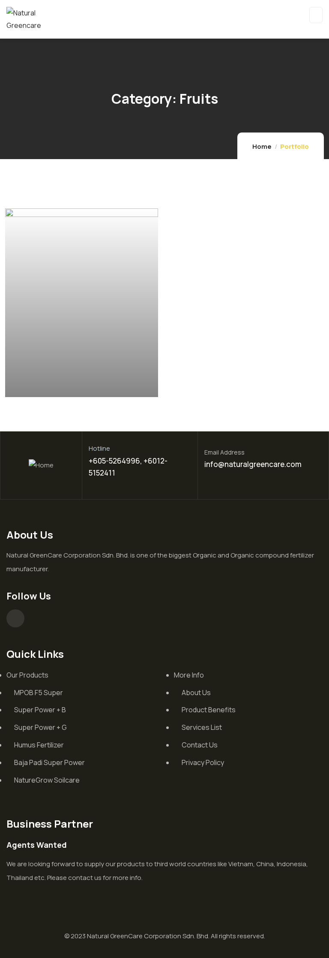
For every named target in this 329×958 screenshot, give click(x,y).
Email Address (224, 452)
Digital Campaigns (59, 386)
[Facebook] (15, 618)
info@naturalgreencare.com (253, 464)
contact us (85, 877)
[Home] (41, 465)
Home (262, 146)
